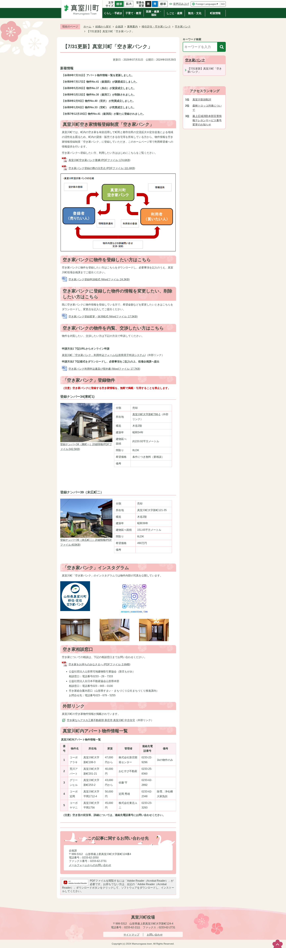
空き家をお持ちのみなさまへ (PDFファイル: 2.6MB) (99, 664)
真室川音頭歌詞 (201, 99)
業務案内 (132, 26)
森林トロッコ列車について (207, 107)
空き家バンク (183, 26)
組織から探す (103, 26)
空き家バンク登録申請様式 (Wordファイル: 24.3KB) (99, 279)
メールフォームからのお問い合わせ (90, 865)
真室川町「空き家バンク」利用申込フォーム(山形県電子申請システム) (104, 355)
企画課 (119, 26)
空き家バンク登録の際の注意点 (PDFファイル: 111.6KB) (102, 168)
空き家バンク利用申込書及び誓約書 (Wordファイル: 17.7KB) (104, 368)
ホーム (87, 26)
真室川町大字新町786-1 (146, 414)
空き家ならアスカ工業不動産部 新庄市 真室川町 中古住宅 (101, 720)
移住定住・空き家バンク (156, 26)
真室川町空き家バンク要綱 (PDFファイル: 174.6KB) (99, 160)
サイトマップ (131, 934)
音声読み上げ (181, 3)
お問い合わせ (155, 934)
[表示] (221, 47)
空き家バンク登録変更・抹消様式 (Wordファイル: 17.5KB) (103, 316)
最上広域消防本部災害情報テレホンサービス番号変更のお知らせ (207, 120)
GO (223, 4)
